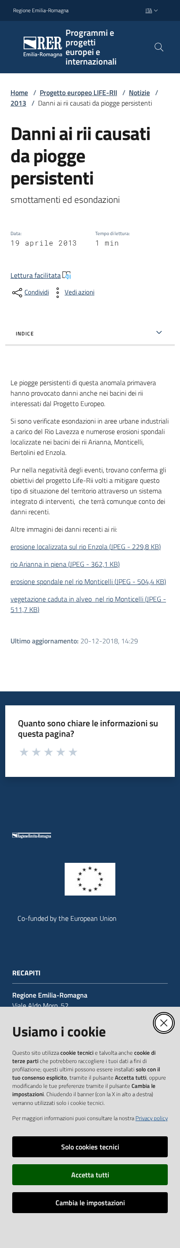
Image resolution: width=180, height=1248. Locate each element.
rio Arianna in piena (65, 564)
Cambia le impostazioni (90, 1202)
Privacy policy (151, 1118)
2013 (18, 103)
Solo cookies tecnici (90, 1147)
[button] (159, 47)
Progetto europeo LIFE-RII (78, 92)
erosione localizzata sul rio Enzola (85, 546)
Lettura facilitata (35, 275)
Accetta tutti (90, 1174)
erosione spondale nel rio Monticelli (88, 581)
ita (148, 10)
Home (19, 92)
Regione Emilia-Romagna (41, 10)
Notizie (139, 92)
